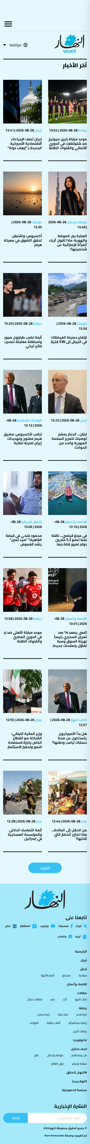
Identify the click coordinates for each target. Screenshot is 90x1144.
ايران (38, 130)
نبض (7, 926)
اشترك (15, 1118)
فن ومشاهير (79, 1055)
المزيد (45, 868)
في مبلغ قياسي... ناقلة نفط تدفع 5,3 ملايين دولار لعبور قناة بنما (69, 540)
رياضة (82, 130)
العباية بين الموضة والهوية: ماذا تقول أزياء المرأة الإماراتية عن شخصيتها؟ (68, 242)
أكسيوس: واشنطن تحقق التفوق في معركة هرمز (23, 240)
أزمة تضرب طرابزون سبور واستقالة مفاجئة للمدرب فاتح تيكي (23, 341)
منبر (83, 821)
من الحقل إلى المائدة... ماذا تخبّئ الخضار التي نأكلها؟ (69, 834)
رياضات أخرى (80, 1031)
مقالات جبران (34, 999)
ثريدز (78, 937)
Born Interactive (54, 1135)
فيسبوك (63, 926)
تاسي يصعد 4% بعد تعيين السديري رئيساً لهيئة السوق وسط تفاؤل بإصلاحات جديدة (70, 639)
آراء (65, 999)
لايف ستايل (79, 1049)
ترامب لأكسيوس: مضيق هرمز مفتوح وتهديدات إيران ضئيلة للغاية (23, 438)
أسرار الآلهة (47, 975)
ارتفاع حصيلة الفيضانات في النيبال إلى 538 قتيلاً (69, 339)
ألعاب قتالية (53, 1023)
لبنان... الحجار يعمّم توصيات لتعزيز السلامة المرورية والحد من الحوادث (69, 440)
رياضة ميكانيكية (77, 1023)
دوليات (36, 222)
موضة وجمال (76, 222)
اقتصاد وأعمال (75, 522)
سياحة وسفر (79, 1063)
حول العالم (57, 1063)
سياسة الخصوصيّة (74, 1090)
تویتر (79, 926)
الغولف (34, 1023)
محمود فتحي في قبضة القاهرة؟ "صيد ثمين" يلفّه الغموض (24, 540)
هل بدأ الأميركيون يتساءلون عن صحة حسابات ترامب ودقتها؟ (69, 738)
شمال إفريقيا (31, 522)
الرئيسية (81, 951)
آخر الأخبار (75, 65)
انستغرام (25, 926)
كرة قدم (81, 1014)
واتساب (61, 936)
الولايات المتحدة (29, 420)
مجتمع (66, 975)
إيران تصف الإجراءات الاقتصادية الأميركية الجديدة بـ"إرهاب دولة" (25, 143)
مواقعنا (15, 44)
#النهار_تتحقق (76, 1072)
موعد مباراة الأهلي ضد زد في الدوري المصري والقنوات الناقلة (23, 636)
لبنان (83, 420)
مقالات (82, 993)
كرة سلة (63, 1014)
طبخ (36, 1055)
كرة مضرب (43, 1014)
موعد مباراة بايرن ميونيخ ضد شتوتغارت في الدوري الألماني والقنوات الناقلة (67, 143)
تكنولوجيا (80, 1040)
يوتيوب (44, 926)
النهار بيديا (79, 1081)
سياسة (83, 975)
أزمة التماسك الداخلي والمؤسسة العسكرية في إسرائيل (25, 834)
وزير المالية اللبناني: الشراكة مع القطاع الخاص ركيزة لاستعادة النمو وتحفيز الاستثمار (25, 740)
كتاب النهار (78, 720)
